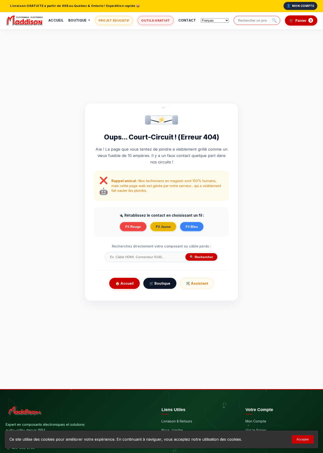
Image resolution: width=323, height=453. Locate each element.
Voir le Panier (255, 430)
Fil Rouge (133, 227)
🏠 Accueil (124, 283)
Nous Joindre (172, 430)
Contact (187, 20)
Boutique (79, 20)
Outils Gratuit (155, 20)
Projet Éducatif (114, 20)
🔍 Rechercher (201, 257)
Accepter (303, 439)
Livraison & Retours (177, 421)
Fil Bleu (192, 227)
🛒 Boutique (159, 283)
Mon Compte (300, 6)
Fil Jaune (163, 227)
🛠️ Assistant (197, 283)
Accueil (56, 20)
